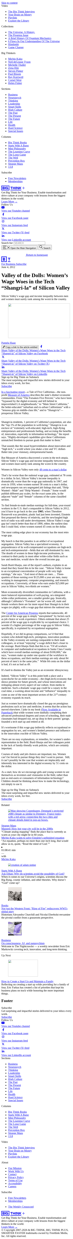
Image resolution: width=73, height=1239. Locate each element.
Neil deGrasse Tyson (19, 61)
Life (10, 121)
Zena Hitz (13, 67)
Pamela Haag (8, 342)
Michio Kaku (15, 58)
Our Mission (15, 1168)
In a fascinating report (13, 391)
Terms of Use (15, 1180)
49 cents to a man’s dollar (52, 469)
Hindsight (13, 44)
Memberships (15, 181)
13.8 (10, 166)
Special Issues (15, 131)
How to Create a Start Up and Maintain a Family (27, 981)
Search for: (7, 242)
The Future (14, 118)
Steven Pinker (15, 71)
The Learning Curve (19, 151)
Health (11, 125)
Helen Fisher (15, 83)
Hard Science (15, 128)
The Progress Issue (18, 35)
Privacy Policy (16, 1177)
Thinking (13, 100)
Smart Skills (14, 106)
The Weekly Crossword (21, 1206)
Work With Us (16, 1171)
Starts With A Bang (18, 145)
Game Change (16, 47)
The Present (14, 115)
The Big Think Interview (21, 11)
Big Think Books (17, 142)
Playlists (12, 17)
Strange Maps (15, 163)
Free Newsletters (17, 178)
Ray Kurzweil (15, 77)
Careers (12, 1186)
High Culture (15, 109)
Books (4, 905)
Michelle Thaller (17, 64)
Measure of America (19, 395)
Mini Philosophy (17, 148)
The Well (13, 157)
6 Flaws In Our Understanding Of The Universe (34, 41)
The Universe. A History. (21, 32)
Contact (12, 1174)
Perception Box (16, 160)
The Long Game (17, 154)
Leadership (14, 103)
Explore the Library (18, 20)
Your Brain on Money (20, 14)
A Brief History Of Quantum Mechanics (29, 38)
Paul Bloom (14, 74)
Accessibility (15, 1183)
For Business (8, 264)
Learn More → (9, 201)
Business (13, 94)
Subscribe (21, 264)
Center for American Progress (22, 613)
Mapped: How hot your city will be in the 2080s (27, 828)
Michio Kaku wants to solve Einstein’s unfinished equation (32, 837)
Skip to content (9, 2)
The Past (12, 112)
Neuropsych (14, 97)
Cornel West (14, 80)
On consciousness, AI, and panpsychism (22, 943)
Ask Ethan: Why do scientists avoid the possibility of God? (33, 873)
